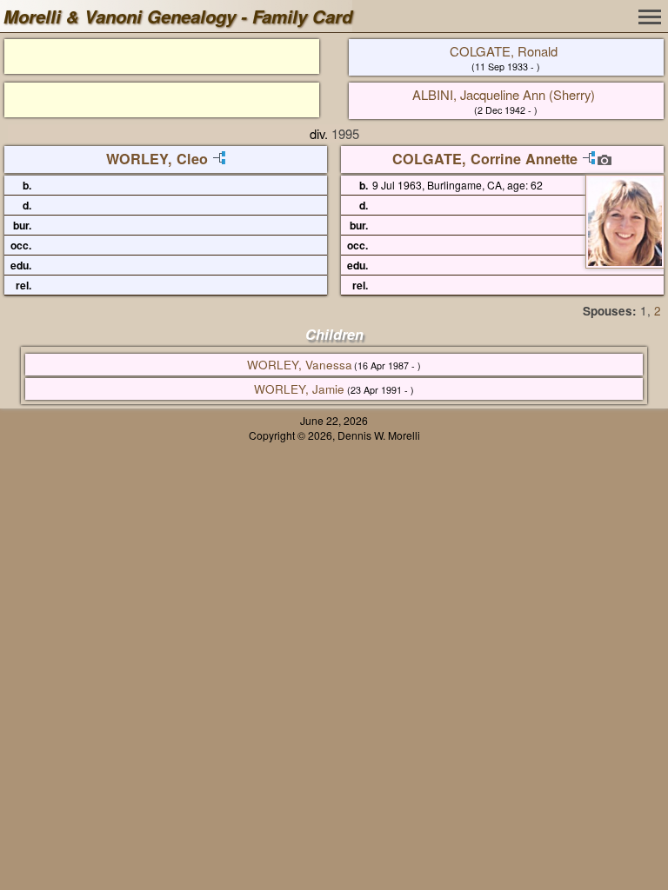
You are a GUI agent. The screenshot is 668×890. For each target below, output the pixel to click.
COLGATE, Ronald (504, 51)
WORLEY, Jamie (299, 389)
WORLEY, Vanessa (299, 364)
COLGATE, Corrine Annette (485, 159)
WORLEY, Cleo (157, 159)
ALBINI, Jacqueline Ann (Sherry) (503, 94)
